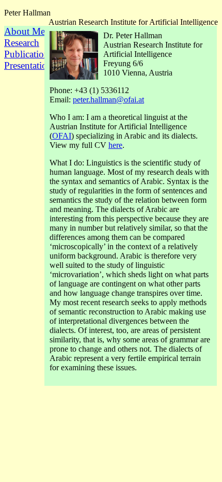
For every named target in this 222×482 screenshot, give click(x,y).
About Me (24, 31)
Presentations (26, 65)
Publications (26, 54)
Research (21, 42)
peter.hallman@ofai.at (108, 99)
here (115, 145)
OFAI (61, 135)
